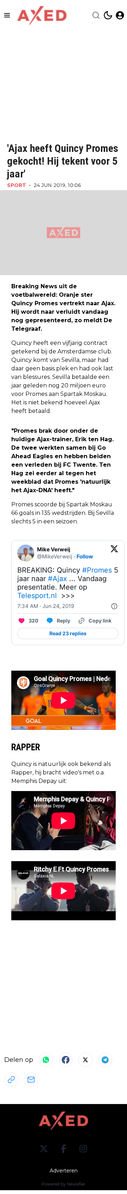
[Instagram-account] (83, 1148)
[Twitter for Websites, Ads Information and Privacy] (114, 606)
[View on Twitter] (114, 553)
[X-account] (44, 1148)
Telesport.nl (37, 595)
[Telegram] (105, 1060)
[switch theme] (108, 15)
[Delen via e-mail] (31, 1080)
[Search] (96, 15)
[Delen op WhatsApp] (46, 1060)
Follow (85, 556)
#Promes (97, 570)
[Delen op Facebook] (66, 1060)
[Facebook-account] (63, 1148)
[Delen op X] (85, 1060)
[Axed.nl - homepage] (42, 15)
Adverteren (64, 1170)
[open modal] (120, 15)
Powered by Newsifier (63, 1184)
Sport (16, 185)
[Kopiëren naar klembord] (11, 1080)
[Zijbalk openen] (7, 15)
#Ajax (57, 578)
